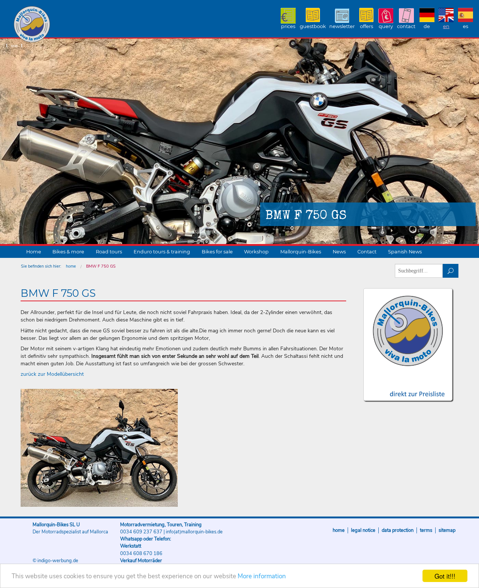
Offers (366, 26)
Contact (406, 26)
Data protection (398, 530)
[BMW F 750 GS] (99, 448)
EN (446, 26)
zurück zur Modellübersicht (52, 374)
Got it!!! (444, 576)
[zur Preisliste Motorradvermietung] (408, 387)
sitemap (447, 530)
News (339, 252)
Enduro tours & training (162, 252)
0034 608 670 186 (141, 553)
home (71, 266)
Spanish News (405, 252)
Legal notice (363, 530)
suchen (451, 271)
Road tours (109, 252)
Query (386, 26)
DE (427, 26)
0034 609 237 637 (141, 531)
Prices (288, 26)
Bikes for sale (217, 252)
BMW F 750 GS (101, 266)
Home (33, 252)
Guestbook (313, 26)
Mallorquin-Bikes (75, 24)
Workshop (256, 252)
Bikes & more (68, 252)
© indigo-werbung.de (55, 560)
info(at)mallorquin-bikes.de (194, 531)
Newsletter (342, 26)
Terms (426, 530)
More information (262, 576)
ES (465, 26)
